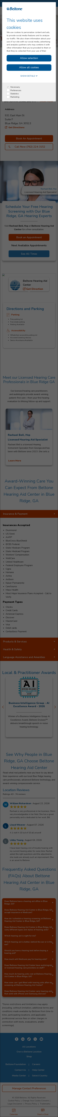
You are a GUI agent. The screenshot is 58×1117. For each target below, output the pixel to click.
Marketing (14, 97)
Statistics (14, 93)
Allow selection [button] (29, 58)
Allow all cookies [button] (29, 67)
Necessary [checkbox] (15, 87)
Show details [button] (28, 76)
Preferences (15, 90)
